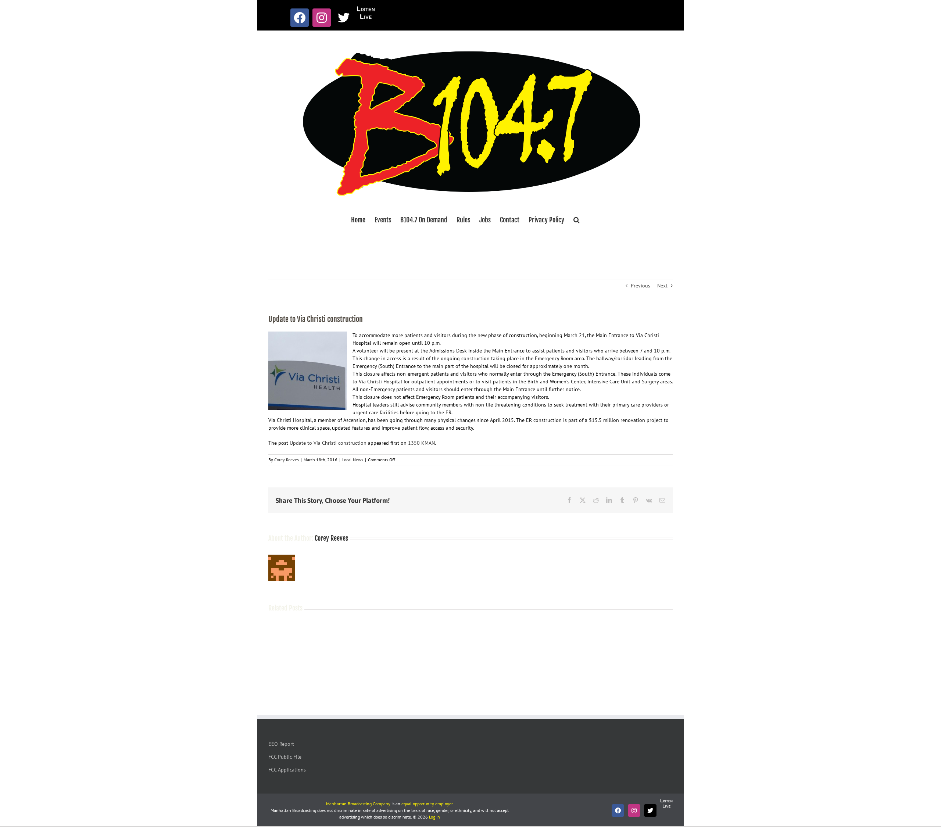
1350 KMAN (421, 443)
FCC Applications (287, 769)
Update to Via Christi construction (328, 443)
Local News (352, 459)
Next (662, 285)
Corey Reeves (286, 459)
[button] (576, 219)
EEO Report (281, 744)
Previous (640, 285)
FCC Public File (284, 756)
